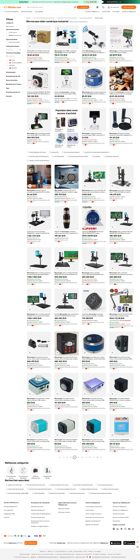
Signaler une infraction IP (93, 521)
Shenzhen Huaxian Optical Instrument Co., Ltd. (67, 200)
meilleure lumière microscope (89, 489)
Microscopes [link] (99, 18)
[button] (75, 7)
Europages (97, 551)
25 (97, 457)
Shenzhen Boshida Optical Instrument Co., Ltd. (122, 241)
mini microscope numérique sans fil (38, 156)
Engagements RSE (9, 514)
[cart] (103, 7)
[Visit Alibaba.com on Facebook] (114, 529)
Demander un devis (64, 512)
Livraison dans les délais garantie (40, 514)
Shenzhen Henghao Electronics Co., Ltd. (121, 449)
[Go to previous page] (59, 457)
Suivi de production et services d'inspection (40, 521)
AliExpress (43, 551)
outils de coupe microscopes (110, 489)
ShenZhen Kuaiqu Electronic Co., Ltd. (65, 60)
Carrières (6, 517)
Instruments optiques (85, 18)
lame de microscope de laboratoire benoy (40, 489)
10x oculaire (97, 156)
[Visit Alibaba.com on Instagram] (125, 529)
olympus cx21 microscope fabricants (39, 160)
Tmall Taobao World (60, 551)
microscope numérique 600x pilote (83, 485)
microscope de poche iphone (72, 152)
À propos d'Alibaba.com (11, 502)
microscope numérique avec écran (66, 489)
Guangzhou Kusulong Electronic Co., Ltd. (94, 102)
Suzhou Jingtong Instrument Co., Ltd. (93, 322)
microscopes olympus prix (105, 485)
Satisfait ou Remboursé (38, 510)
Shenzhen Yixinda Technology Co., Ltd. (121, 102)
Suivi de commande (118, 514)
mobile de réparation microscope (59, 485)
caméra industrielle (39, 493)
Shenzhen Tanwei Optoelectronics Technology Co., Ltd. (67, 100)
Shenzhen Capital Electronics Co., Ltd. (38, 60)
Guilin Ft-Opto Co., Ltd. (116, 198)
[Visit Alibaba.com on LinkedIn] (118, 529)
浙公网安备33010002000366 (101, 557)
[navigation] (14, 238)
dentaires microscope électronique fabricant (97, 152)
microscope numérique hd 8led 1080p (18, 493)
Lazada (70, 551)
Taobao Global (78, 551)
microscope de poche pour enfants (78, 156)
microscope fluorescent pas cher (36, 485)
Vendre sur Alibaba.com (120, 506)
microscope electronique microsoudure (101, 493)
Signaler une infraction (92, 524)
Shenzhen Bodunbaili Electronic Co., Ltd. (94, 241)
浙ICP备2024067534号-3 (118, 557)
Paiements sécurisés (37, 506)
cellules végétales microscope (37, 152)
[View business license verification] (87, 557)
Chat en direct (90, 510)
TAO (85, 551)
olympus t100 (54, 152)
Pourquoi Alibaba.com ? (11, 506)
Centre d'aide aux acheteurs (94, 506)
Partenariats (116, 521)
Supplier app (61, 543)
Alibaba (28, 18)
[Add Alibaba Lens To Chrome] (30, 543)
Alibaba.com (104, 543)
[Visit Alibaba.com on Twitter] (121, 529)
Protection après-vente (38, 517)
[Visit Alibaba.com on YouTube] (129, 529)
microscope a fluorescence (77, 493)
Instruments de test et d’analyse (67, 18)
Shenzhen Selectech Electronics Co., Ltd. (94, 60)
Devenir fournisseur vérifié (121, 517)
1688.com (50, 551)
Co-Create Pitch (9, 510)
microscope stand (59, 156)
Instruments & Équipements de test (44, 18)
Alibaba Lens (12, 543)
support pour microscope (15, 485)
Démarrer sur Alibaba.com (120, 510)
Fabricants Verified (63, 508)
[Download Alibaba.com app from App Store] (115, 543)
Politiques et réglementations (39, 526)
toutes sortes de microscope (16, 489)
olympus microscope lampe (57, 493)
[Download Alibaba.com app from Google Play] (129, 543)
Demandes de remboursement (95, 517)
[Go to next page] (101, 457)
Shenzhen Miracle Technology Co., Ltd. (121, 143)
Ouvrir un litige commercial (93, 514)
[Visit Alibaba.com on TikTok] (133, 529)
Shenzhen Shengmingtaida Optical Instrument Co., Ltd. (39, 102)
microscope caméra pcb (112, 156)
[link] (137, 541)
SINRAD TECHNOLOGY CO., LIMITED (38, 141)
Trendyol (90, 551)
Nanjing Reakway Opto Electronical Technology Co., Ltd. (39, 367)
